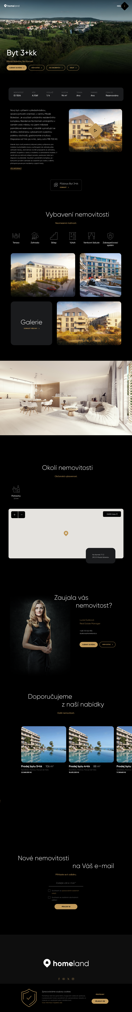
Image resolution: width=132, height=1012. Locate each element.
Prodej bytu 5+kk (27, 727)
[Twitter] (68, 979)
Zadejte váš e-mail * (66, 883)
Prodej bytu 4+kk (75, 727)
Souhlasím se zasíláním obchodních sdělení (65, 899)
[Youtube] (63, 979)
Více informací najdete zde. (52, 1003)
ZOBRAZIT (53, 181)
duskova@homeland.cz (88, 633)
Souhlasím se (65, 892)
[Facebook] (59, 979)
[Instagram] (73, 979)
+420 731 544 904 (86, 631)
